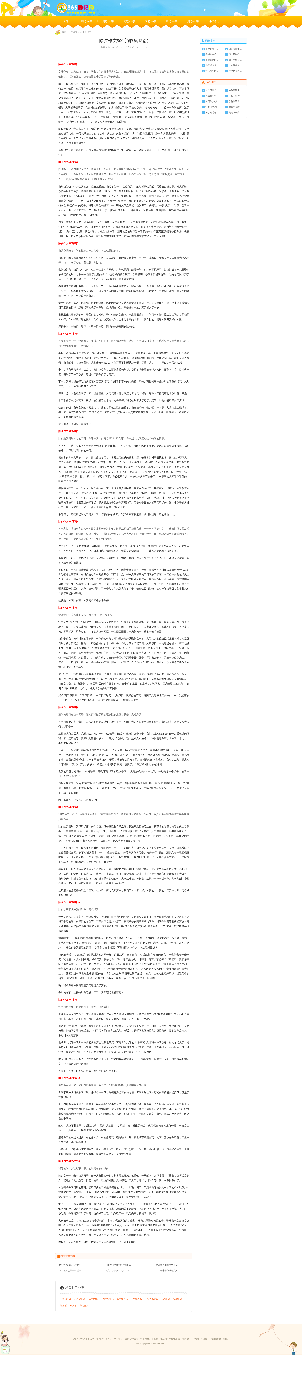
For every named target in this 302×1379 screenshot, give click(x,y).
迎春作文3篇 (211, 107)
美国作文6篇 (211, 101)
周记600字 (193, 21)
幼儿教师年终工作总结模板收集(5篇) (236, 49)
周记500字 (171, 21)
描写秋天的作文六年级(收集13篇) (168, 1265)
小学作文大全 (151, 1299)
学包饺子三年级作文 (236, 101)
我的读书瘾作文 (236, 112)
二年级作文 (79, 1299)
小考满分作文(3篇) (212, 65)
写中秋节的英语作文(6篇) (236, 71)
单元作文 (84, 1305)
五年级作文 (122, 1299)
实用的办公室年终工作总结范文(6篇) (212, 54)
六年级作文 (85, 32)
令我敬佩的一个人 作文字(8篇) (212, 60)
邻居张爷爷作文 (212, 96)
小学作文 (214, 21)
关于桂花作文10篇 (212, 112)
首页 (65, 21)
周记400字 (150, 21)
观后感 (73, 1305)
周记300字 (129, 21)
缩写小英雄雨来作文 (236, 107)
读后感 (63, 1305)
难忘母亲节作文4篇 (212, 90)
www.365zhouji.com (157, 1343)
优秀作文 (166, 1299)
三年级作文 (94, 1299)
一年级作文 (65, 1299)
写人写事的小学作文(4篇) (212, 71)
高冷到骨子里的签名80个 (212, 49)
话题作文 (177, 1299)
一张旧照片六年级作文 (236, 96)
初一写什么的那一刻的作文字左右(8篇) (236, 60)
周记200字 (108, 21)
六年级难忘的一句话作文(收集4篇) (71, 1270)
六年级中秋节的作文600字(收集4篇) (168, 1270)
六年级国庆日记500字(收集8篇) (120, 1270)
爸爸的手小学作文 (236, 90)
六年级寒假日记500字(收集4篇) (71, 1265)
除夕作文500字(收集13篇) (119, 1265)
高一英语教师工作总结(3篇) (236, 54)
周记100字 (86, 21)
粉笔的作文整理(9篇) (236, 65)
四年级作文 (108, 1299)
